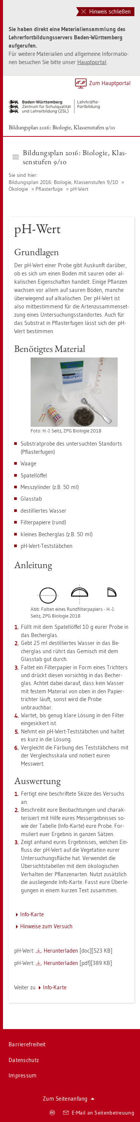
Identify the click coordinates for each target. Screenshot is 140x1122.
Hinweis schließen (109, 11)
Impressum (23, 1075)
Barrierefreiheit (27, 1044)
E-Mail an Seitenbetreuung (103, 1112)
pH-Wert (79, 189)
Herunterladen (61, 950)
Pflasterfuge (49, 189)
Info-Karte (32, 914)
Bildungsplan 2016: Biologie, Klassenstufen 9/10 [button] (75, 157)
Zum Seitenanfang (65, 1098)
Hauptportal (91, 62)
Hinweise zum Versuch (46, 926)
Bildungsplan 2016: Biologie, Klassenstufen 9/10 (62, 127)
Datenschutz (24, 1060)
